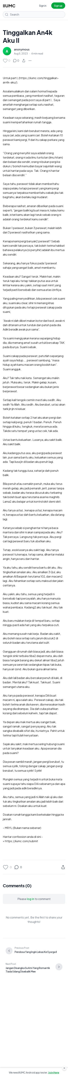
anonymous (21, 49)
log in (30, 899)
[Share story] (23, 60)
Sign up (58, 5)
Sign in (42, 5)
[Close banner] (64, 1068)
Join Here (53, 1072)
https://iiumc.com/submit (21, 841)
